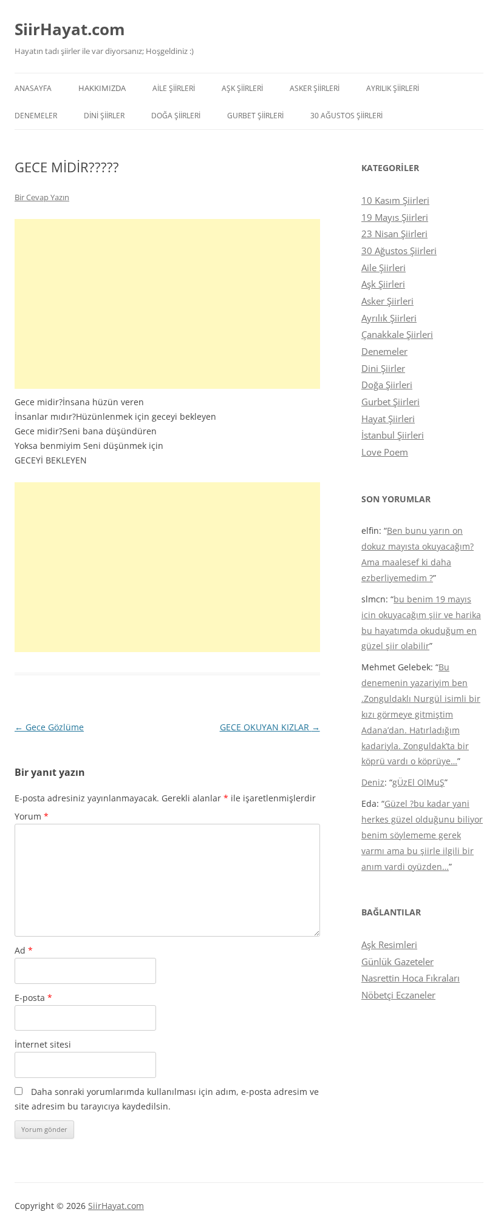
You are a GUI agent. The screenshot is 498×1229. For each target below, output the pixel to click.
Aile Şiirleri (173, 88)
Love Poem (384, 452)
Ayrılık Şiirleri (392, 88)
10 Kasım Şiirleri (395, 200)
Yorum (32, 816)
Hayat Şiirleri (388, 418)
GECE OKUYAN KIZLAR (270, 727)
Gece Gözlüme (49, 727)
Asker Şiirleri (314, 88)
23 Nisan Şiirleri (394, 233)
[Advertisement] (167, 304)
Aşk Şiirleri (242, 88)
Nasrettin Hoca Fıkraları (410, 978)
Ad (24, 950)
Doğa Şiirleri (175, 115)
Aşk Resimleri (389, 944)
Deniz (372, 782)
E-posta (33, 997)
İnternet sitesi (43, 1044)
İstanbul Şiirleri (392, 435)
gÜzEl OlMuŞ (418, 782)
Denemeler (36, 115)
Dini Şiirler (104, 115)
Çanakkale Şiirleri (397, 334)
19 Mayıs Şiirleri (394, 217)
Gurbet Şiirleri (255, 115)
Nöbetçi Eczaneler (398, 995)
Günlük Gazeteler (397, 961)
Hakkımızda (102, 87)
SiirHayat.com (70, 29)
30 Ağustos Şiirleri (346, 115)
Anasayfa (33, 88)
